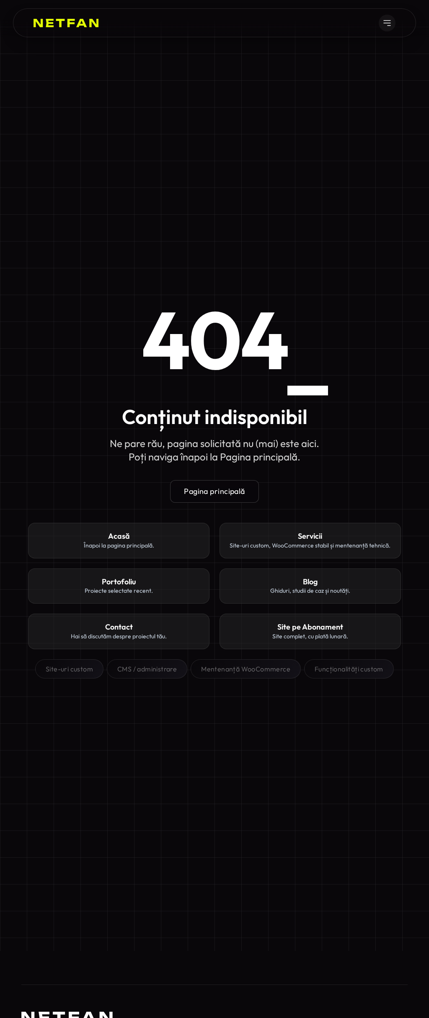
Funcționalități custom (349, 669)
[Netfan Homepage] (66, 23)
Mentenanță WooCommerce (245, 669)
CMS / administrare (147, 669)
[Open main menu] (387, 23)
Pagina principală (214, 491)
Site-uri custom (69, 669)
